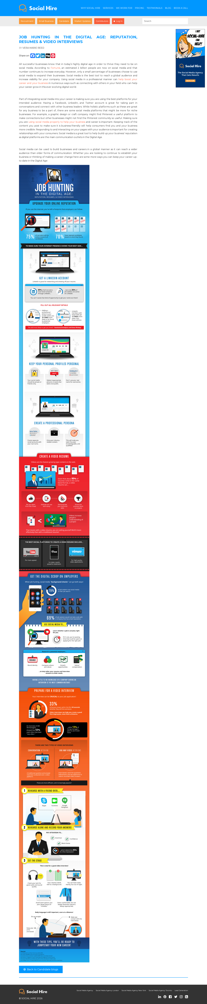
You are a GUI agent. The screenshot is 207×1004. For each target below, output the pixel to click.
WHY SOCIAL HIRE (90, 8)
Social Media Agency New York (134, 990)
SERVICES (108, 8)
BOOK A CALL (181, 8)
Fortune (55, 68)
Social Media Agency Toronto (160, 990)
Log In (119, 21)
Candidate (64, 21)
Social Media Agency (85, 990)
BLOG (168, 8)
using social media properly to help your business (56, 122)
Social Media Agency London (107, 990)
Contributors (102, 21)
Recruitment (27, 21)
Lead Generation (181, 990)
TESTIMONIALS (154, 8)
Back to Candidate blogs (42, 969)
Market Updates (82, 21)
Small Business (46, 21)
